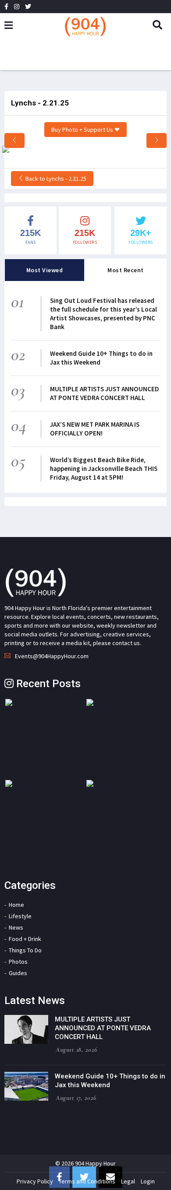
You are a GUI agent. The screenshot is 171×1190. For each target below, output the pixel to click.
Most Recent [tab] (125, 270)
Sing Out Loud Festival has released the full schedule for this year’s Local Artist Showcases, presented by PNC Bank (103, 313)
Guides (18, 973)
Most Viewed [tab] (44, 270)
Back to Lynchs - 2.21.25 (55, 179)
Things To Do (25, 950)
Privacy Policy (35, 1181)
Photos (18, 961)
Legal (128, 1181)
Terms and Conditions (87, 1181)
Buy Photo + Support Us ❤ (85, 129)
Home (16, 905)
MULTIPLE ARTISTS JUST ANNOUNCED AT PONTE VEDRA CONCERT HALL (104, 393)
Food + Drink (25, 939)
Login (148, 1181)
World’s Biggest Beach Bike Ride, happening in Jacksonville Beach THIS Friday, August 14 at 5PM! (103, 468)
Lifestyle (20, 916)
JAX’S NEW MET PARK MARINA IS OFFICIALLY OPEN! (94, 428)
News (16, 927)
